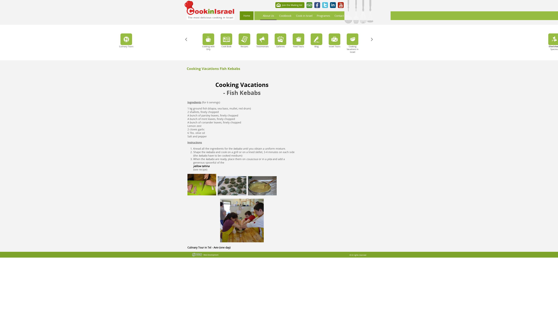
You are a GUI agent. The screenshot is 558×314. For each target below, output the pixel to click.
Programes (323, 15)
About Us (268, 15)
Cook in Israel (304, 15)
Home (246, 15)
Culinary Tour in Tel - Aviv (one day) (208, 247)
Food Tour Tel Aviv (328, 26)
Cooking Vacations (242, 85)
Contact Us (341, 15)
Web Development (210, 255)
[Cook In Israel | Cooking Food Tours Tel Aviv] (209, 10)
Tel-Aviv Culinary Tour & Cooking (335, 22)
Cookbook (285, 15)
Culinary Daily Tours (329, 30)
